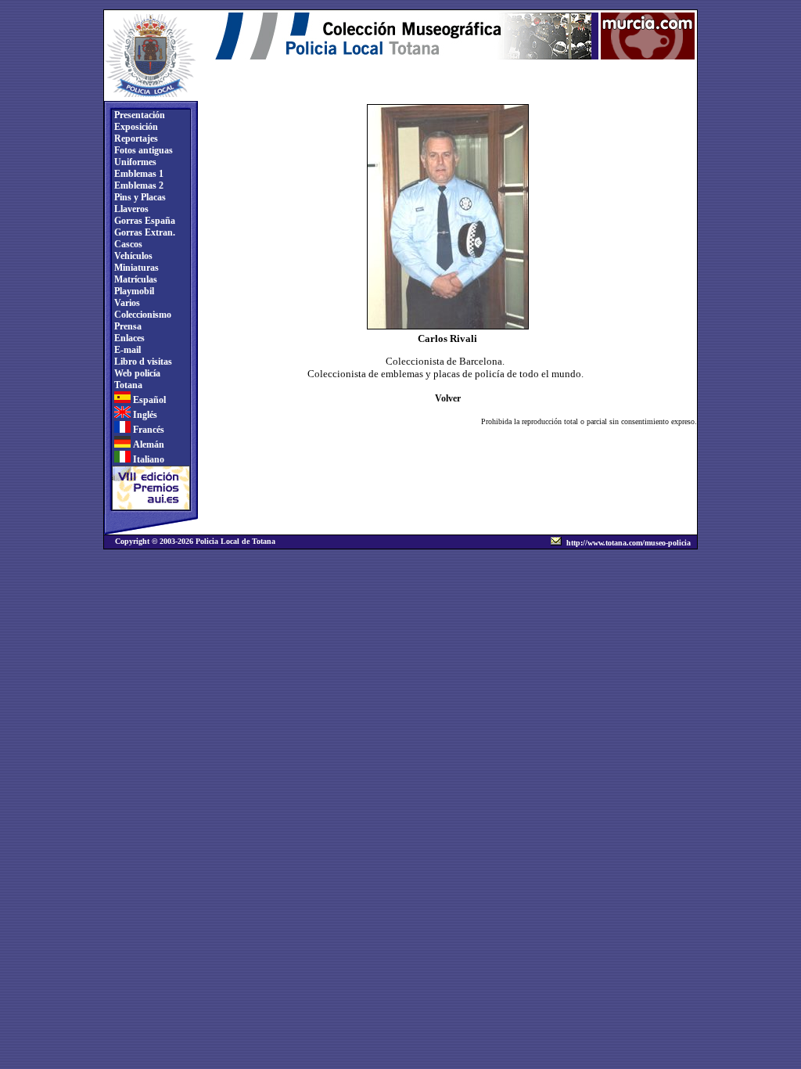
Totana (127, 385)
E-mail (126, 349)
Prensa (127, 326)
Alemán (147, 444)
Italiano (147, 459)
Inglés (144, 414)
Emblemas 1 (137, 173)
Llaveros (130, 208)
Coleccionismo (141, 314)
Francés (147, 429)
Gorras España (143, 220)
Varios (126, 302)
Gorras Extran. (143, 232)
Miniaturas (135, 267)
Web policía (136, 373)
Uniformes (134, 162)
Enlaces (128, 338)
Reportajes (135, 138)
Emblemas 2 (137, 185)
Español (148, 399)
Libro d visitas (142, 361)
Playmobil (133, 291)
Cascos (127, 244)
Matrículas (134, 279)
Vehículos (132, 255)
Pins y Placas (139, 197)
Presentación (138, 115)
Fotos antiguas (142, 150)
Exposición (135, 126)
